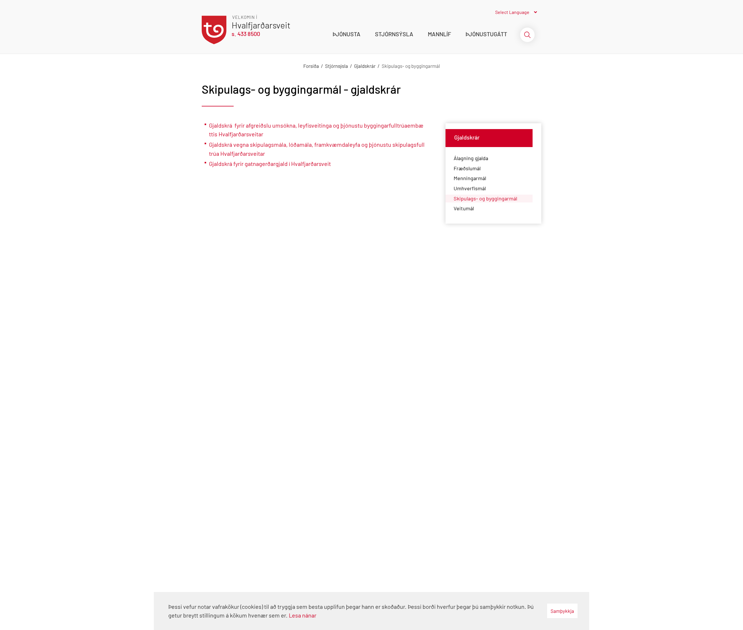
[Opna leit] (527, 35)
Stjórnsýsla (336, 66)
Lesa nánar (302, 615)
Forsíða (311, 66)
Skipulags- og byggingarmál (411, 66)
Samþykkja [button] (562, 611)
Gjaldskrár (365, 66)
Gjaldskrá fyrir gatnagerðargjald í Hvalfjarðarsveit (270, 163)
